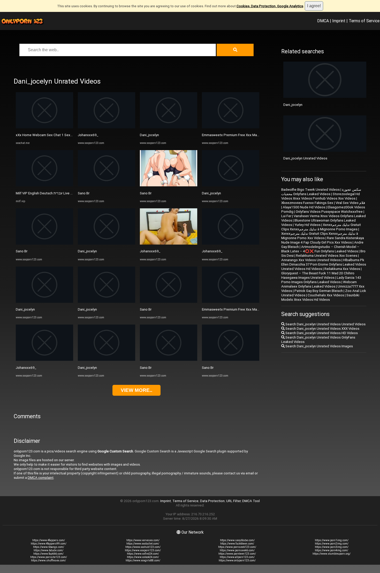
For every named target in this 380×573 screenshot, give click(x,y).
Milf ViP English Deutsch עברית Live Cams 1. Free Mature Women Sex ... (70, 193)
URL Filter (233, 501)
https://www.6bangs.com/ (48, 547)
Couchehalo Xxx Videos (326, 295)
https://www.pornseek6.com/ (237, 550)
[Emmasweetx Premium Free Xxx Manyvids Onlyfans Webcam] (230, 127)
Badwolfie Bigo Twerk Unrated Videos (310, 189)
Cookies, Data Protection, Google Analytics (270, 6)
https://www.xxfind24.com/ (143, 553)
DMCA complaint (41, 477)
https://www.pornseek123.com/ (237, 547)
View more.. (136, 390)
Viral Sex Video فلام (350, 203)
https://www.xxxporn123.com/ (143, 550)
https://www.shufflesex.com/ (48, 560)
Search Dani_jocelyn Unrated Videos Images (319, 346)
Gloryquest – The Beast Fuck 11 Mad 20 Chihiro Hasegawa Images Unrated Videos (317, 275)
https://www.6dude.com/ (48, 550)
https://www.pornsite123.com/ (48, 557)
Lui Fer (286, 216)
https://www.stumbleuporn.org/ (332, 553)
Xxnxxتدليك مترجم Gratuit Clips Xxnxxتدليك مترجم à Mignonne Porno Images (321, 227)
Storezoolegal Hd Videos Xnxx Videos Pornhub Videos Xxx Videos (320, 196)
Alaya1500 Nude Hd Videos (304, 207)
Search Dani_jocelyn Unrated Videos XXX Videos (322, 328)
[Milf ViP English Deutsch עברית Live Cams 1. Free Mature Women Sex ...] (44, 185)
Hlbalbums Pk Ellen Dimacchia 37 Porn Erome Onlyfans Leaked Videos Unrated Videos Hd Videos (323, 264)
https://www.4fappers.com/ (48, 540)
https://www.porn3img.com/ (331, 547)
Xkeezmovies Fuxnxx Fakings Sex (307, 203)
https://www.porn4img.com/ (331, 550)
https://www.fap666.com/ (48, 553)
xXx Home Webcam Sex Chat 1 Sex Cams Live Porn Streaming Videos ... (71, 135)
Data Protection (212, 501)
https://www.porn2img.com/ (331, 543)
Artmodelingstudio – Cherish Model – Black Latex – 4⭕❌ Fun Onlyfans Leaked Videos (320, 249)
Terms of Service (364, 20)
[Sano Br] (44, 243)
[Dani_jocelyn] (44, 301)
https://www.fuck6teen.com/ (237, 543)
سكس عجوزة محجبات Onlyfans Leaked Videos (321, 191)
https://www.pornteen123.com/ (237, 553)
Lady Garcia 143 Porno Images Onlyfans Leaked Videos (321, 279)
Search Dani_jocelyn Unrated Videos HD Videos (321, 333)
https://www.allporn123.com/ (237, 557)
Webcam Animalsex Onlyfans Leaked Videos (319, 284)
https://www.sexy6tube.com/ (237, 540)
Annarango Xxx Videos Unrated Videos (311, 260)
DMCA (323, 20)
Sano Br (21, 251)
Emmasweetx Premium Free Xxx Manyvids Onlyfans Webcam (248, 135)
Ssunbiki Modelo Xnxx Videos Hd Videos (320, 297)
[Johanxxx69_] (44, 359)
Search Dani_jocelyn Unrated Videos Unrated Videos (325, 324)
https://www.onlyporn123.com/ (237, 560)
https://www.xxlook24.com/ (143, 557)
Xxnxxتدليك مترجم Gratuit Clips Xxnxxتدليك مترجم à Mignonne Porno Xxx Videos (319, 235)
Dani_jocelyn (25, 309)
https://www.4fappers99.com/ (48, 543)
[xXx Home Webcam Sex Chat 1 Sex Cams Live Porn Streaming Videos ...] (44, 127)
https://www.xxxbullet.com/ (142, 543)
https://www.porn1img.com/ (331, 540)
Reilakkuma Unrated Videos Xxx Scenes (326, 255)
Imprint (338, 20)
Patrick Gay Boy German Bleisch (318, 291)
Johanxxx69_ (26, 367)
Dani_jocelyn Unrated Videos (305, 158)
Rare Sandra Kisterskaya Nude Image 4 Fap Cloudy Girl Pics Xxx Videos (322, 240)
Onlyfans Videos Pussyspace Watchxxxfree (329, 211)
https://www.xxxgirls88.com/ (143, 560)
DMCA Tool (251, 501)
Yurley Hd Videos (307, 225)
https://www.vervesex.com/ (142, 540)
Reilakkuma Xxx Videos (342, 269)
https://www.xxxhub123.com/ (143, 547)
